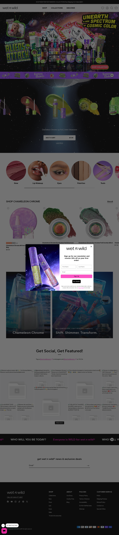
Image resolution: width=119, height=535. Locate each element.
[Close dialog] (91, 246)
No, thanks (76, 281)
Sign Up (76, 276)
